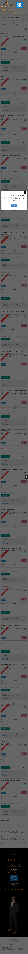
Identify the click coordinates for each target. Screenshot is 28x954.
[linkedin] (15, 889)
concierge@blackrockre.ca (14, 866)
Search (23, 17)
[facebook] (5, 889)
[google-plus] (9, 889)
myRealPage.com (14, 941)
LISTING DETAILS (5, 62)
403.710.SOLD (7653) (7, 11)
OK (14, 205)
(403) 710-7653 (4, 69)
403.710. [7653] (14, 864)
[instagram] (22, 889)
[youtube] (19, 889)
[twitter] (12, 889)
